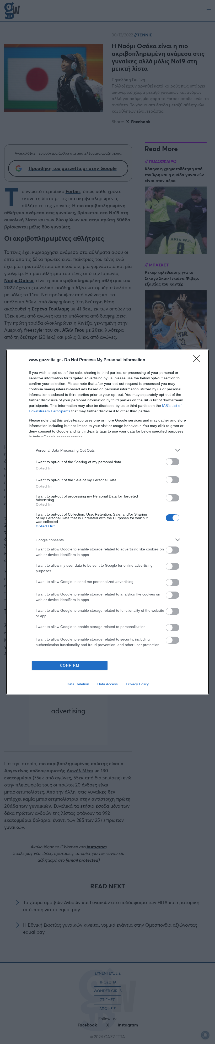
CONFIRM (69, 666)
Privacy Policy (137, 684)
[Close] (198, 360)
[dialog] (107, 522)
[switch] (172, 461)
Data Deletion (78, 684)
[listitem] (107, 450)
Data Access (107, 684)
